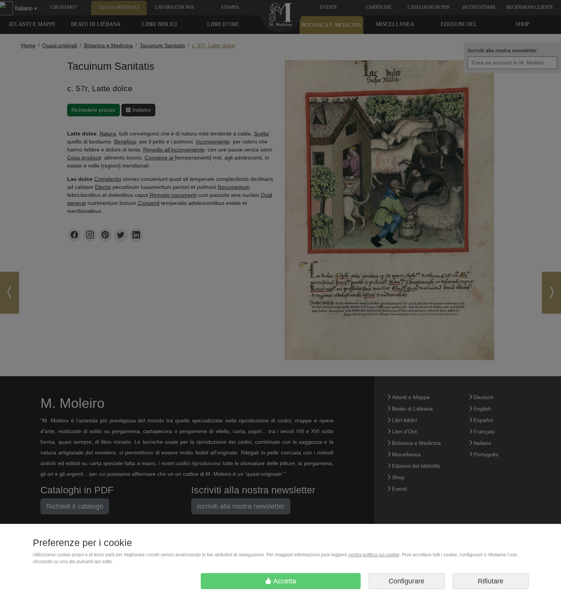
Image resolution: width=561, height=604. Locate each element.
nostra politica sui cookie (374, 554)
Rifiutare (490, 581)
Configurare (406, 581)
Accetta (284, 581)
